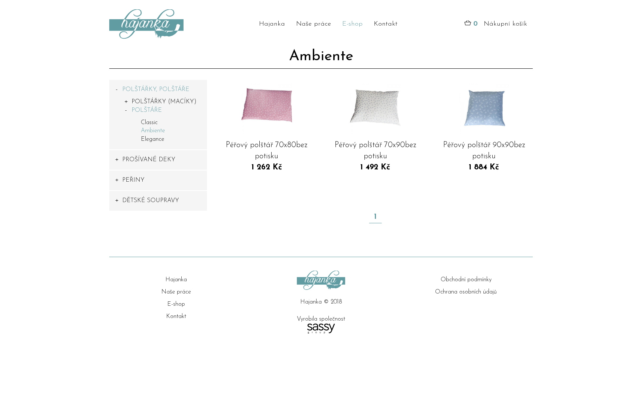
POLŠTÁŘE (147, 110)
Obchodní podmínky (466, 280)
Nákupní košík (500, 24)
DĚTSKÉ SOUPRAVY (150, 201)
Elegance (152, 139)
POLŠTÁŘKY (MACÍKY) (164, 102)
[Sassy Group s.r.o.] (321, 329)
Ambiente (153, 131)
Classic (149, 123)
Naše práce (313, 24)
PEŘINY (133, 180)
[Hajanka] (158, 24)
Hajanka (272, 24)
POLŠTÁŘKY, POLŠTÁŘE (155, 90)
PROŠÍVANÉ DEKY (148, 160)
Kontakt (386, 24)
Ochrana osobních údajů (466, 292)
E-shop (352, 24)
